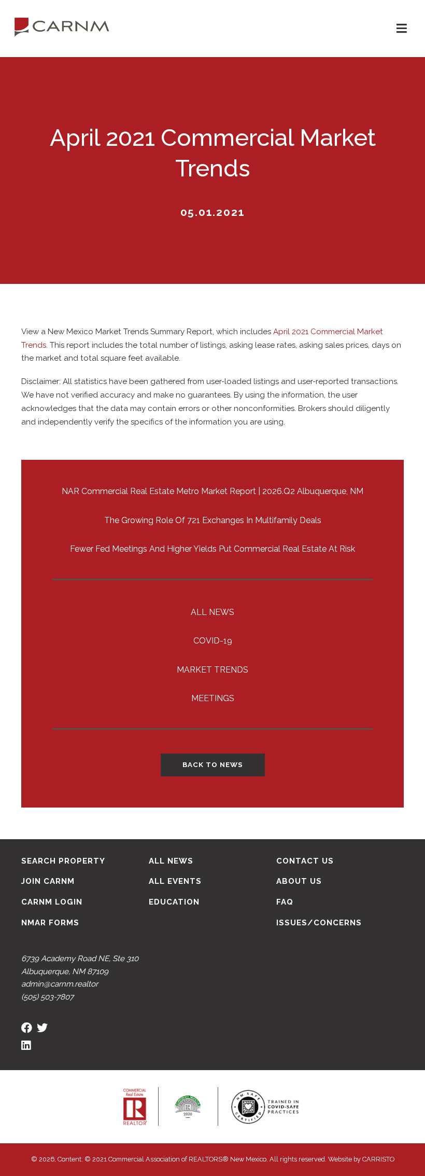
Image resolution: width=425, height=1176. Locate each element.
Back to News (212, 764)
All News (212, 612)
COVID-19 (212, 641)
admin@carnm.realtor (59, 984)
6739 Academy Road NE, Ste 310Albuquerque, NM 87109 (79, 965)
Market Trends (212, 670)
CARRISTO (378, 1159)
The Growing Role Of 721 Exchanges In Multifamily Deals (212, 520)
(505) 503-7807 (47, 997)
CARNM (62, 26)
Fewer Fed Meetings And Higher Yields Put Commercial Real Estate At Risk (212, 549)
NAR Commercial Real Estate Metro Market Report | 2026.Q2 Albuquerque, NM (212, 491)
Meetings (212, 698)
